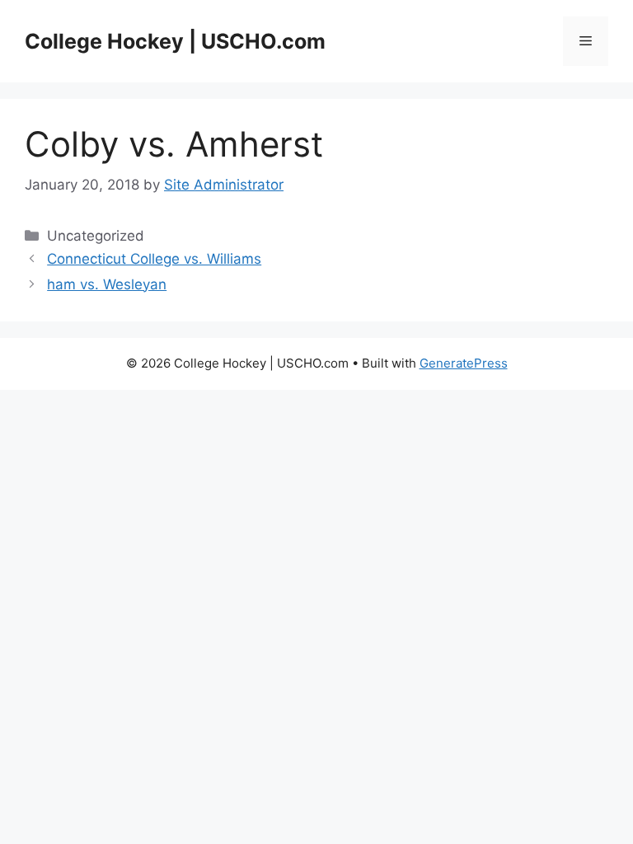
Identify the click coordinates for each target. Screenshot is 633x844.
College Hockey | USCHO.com (175, 41)
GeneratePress (464, 363)
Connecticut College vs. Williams (154, 259)
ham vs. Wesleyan (106, 284)
